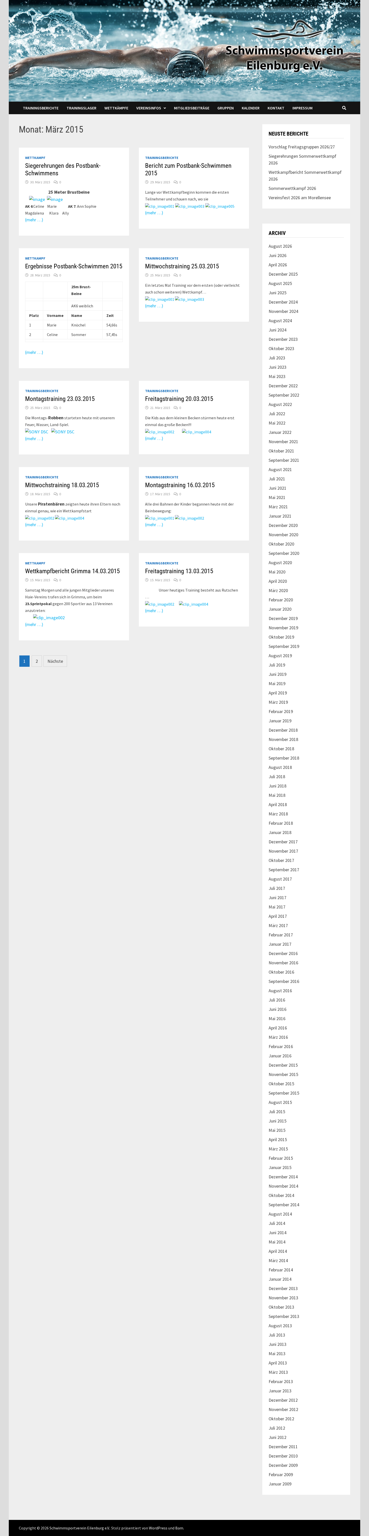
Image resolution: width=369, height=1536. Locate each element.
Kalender (251, 107)
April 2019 (278, 693)
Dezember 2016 (283, 953)
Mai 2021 (277, 497)
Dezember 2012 (283, 1400)
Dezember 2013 (283, 1288)
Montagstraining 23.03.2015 (60, 398)
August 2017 (280, 879)
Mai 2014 (277, 1242)
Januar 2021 (280, 516)
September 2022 (284, 395)
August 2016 (280, 990)
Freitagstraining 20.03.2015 (179, 398)
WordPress (158, 1527)
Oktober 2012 (281, 1419)
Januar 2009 (280, 1484)
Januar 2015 (280, 1167)
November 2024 (283, 311)
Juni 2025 (277, 293)
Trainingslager (81, 107)
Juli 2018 (277, 776)
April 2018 (278, 804)
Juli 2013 (277, 1335)
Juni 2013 (277, 1344)
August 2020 (280, 562)
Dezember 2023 (283, 339)
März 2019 (278, 702)
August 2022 (280, 404)
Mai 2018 (277, 795)
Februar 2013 (281, 1381)
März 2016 (278, 1037)
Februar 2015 (281, 1158)
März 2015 (278, 1149)
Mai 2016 (277, 1018)
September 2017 (284, 870)
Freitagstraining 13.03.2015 (179, 571)
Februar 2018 (281, 823)
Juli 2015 (277, 1111)
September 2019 (284, 646)
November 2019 (283, 628)
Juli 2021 (277, 479)
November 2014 (283, 1186)
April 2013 (278, 1363)
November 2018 (283, 739)
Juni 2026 (277, 255)
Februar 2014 (281, 1270)
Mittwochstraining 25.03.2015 (182, 266)
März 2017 (278, 925)
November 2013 (283, 1298)
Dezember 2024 (283, 302)
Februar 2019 (281, 711)
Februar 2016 (281, 1046)
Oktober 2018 (281, 749)
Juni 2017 (277, 897)
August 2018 (280, 767)
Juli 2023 (277, 358)
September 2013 (284, 1316)
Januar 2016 (280, 1056)
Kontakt (276, 107)
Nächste (55, 661)
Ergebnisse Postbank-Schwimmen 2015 (73, 266)
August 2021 (280, 469)
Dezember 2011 (283, 1446)
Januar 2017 (280, 944)
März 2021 (278, 507)
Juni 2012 (277, 1437)
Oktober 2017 (281, 860)
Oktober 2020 (281, 544)
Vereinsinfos (148, 107)
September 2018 (284, 758)
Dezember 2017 (283, 842)
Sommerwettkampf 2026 (292, 188)
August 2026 (280, 246)
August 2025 (280, 283)
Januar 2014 (280, 1279)
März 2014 (278, 1260)
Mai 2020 (277, 572)
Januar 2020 (280, 609)
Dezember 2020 (283, 525)
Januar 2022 (280, 432)
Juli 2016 (277, 1000)
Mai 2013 (277, 1353)
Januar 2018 (280, 832)
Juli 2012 (277, 1428)
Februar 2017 (281, 935)
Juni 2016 (277, 1009)
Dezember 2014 (283, 1177)
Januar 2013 (280, 1391)
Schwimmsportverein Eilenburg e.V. (79, 1527)
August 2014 (280, 1214)
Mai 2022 (277, 423)
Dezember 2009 (283, 1465)
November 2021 (283, 441)
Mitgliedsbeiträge (191, 107)
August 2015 (280, 1102)
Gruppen (225, 107)
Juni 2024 (277, 330)
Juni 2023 (277, 367)
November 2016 (283, 963)
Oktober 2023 (281, 348)
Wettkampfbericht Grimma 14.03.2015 (72, 571)
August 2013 (280, 1326)
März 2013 (278, 1372)
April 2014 (278, 1251)
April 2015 (278, 1139)
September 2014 (284, 1205)
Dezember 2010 (283, 1456)
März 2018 (278, 814)
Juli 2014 (277, 1223)
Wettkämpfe (116, 107)
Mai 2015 (277, 1130)
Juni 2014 (277, 1232)
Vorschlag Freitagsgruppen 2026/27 (302, 147)
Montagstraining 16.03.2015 (180, 485)
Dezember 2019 (283, 618)
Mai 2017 (277, 907)
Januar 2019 (280, 721)
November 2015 (283, 1074)
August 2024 (280, 320)
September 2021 (284, 460)
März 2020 (278, 590)
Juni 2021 (277, 488)
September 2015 (284, 1093)
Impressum (302, 107)
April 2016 (278, 1028)
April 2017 (278, 916)
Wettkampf (35, 157)
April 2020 (278, 581)
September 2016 (284, 981)
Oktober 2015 (281, 1084)
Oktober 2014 (281, 1195)
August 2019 (280, 655)
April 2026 (278, 265)
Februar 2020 (281, 600)
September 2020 (284, 553)
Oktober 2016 (281, 972)
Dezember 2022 (283, 386)
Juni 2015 (277, 1121)
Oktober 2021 (281, 451)
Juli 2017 (277, 888)
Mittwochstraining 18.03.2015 (62, 485)
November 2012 (283, 1409)
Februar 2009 (281, 1474)
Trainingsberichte (40, 107)
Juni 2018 (277, 786)
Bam (179, 1527)
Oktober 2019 (281, 637)
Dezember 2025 (283, 274)
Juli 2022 (277, 414)
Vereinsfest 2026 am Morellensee (300, 197)
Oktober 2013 (281, 1307)
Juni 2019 (277, 674)
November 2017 (283, 851)
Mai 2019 (277, 683)
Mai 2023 (277, 376)
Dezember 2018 (283, 730)
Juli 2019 (277, 665)
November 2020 (283, 534)
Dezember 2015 (283, 1065)
